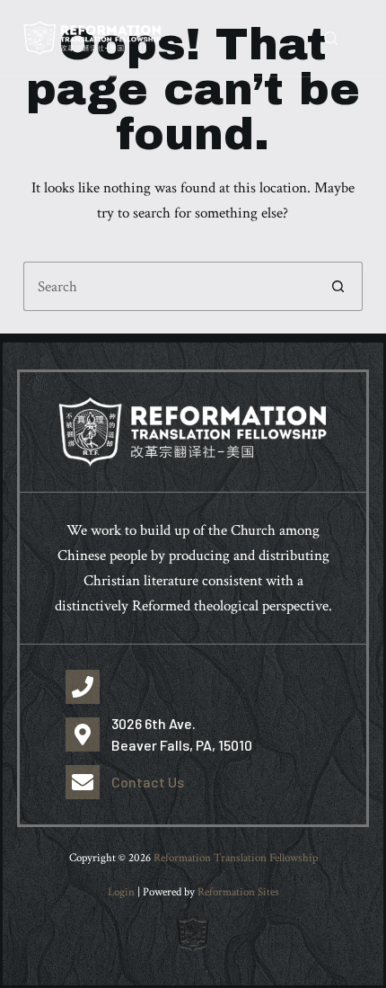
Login (121, 892)
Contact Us (147, 781)
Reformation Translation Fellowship (236, 858)
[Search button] (338, 286)
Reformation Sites (238, 892)
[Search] (331, 38)
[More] (355, 39)
